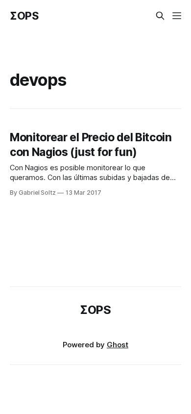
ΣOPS (24, 15)
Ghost (117, 344)
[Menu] (177, 16)
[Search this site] (160, 16)
